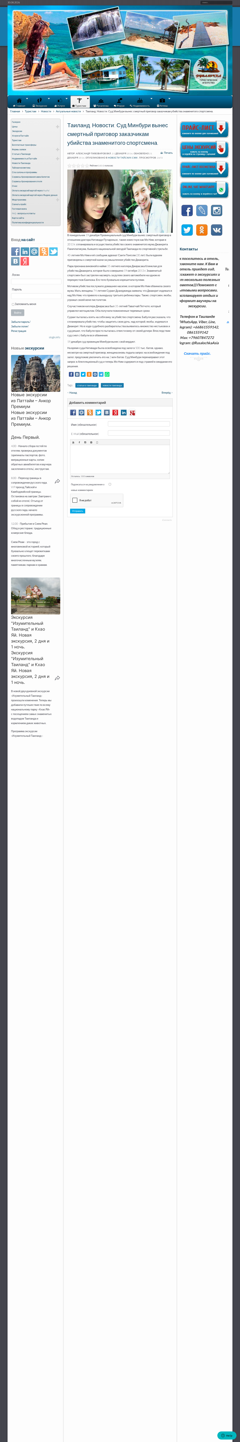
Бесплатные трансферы (24, 145)
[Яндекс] (25, 261)
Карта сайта (18, 218)
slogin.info (54, 337)
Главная (15, 111)
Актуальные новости (68, 111)
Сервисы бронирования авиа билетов (31, 177)
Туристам (30, 111)
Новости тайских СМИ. (123, 157)
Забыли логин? (20, 326)
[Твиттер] (53, 251)
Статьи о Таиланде (21, 154)
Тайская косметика (21, 167)
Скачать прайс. (203, 332)
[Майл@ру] (34, 251)
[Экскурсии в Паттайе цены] (204, 157)
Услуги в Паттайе (20, 135)
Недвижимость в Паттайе (24, 158)
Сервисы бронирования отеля (27, 181)
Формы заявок (19, 149)
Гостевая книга (19, 209)
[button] (35, 373)
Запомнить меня (25, 304)
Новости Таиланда (21, 163)
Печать (168, 152)
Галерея (16, 122)
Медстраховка (19, 199)
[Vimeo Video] (91, 442)
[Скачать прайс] (204, 136)
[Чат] (204, 197)
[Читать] (187, 230)
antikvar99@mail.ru (202, 316)
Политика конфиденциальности (28, 222)
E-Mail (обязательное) (85, 433)
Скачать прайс (19, 204)
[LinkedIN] (25, 251)
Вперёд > (167, 392)
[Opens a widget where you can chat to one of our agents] (226, 1435)
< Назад (72, 392)
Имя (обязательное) (84, 424)
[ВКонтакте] (15, 261)
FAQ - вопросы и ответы (23, 213)
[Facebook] (15, 251)
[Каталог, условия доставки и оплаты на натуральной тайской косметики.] (204, 177)
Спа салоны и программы (24, 172)
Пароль (17, 289)
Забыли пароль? (21, 321)
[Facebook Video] (79, 442)
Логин (16, 274)
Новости (46, 111)
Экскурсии (17, 131)
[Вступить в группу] (187, 211)
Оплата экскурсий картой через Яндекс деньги (34, 195)
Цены (15, 126)
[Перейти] (201, 211)
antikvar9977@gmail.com (203, 322)
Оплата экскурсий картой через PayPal (30, 190)
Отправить (77, 511)
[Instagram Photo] (85, 442)
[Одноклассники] (44, 251)
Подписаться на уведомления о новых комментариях (87, 487)
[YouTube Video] (73, 442)
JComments (167, 520)
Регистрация (18, 330)
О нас (14, 186)
